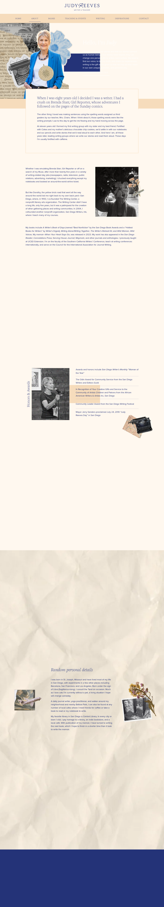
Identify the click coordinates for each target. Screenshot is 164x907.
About (34, 18)
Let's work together (96, 72)
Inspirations (122, 18)
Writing (100, 18)
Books (51, 18)
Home (18, 18)
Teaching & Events (75, 18)
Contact (144, 18)
